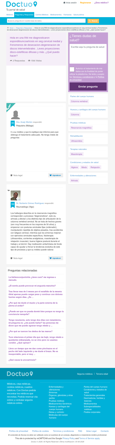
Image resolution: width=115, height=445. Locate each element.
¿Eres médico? (101, 2)
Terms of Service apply (89, 438)
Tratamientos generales (94, 395)
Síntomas (53, 392)
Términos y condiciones (83, 76)
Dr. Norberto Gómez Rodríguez (30, 203)
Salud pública (78, 14)
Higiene (74, 167)
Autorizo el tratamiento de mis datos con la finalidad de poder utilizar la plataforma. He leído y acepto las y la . (87, 74)
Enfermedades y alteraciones (83, 175)
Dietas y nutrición (56, 412)
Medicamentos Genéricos (60, 403)
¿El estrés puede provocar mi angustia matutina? (32, 285)
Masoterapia (76, 154)
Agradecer (56, 175)
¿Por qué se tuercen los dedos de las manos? (31, 331)
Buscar (95, 21)
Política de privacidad (18, 431)
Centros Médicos (41, 14)
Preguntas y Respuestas (24, 14)
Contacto (105, 431)
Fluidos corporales (92, 412)
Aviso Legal (91, 431)
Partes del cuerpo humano (82, 96)
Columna (75, 114)
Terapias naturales (78, 149)
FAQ (80, 431)
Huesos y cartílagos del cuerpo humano (88, 109)
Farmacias (68, 14)
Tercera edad (102, 373)
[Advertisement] (28, 83)
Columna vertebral (79, 101)
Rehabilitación (76, 136)
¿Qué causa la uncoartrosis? (22, 359)
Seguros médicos (85, 373)
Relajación (95, 167)
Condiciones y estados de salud (84, 162)
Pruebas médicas (78, 123)
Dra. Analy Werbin (24, 122)
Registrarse (85, 2)
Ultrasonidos (76, 140)
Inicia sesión (71, 2)
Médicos (9, 14)
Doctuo (22, 4)
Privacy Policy (69, 438)
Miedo (84, 167)
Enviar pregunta (88, 86)
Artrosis (74, 180)
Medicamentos (56, 14)
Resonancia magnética (81, 127)
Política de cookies (40, 431)
